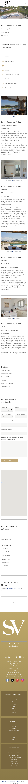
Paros (14, 737)
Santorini (14, 726)
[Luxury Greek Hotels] (7, 3)
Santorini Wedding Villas (14, 753)
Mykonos (14, 728)
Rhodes (14, 739)
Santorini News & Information (14, 766)
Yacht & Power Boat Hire (14, 763)
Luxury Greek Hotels (14, 699)
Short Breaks (14, 761)
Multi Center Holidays (14, 755)
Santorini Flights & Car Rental (14, 757)
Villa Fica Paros (6, 559)
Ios (14, 733)
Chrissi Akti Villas (6, 545)
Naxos (14, 735)
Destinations (14, 759)
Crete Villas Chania (14, 730)
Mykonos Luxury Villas (13, 588)
